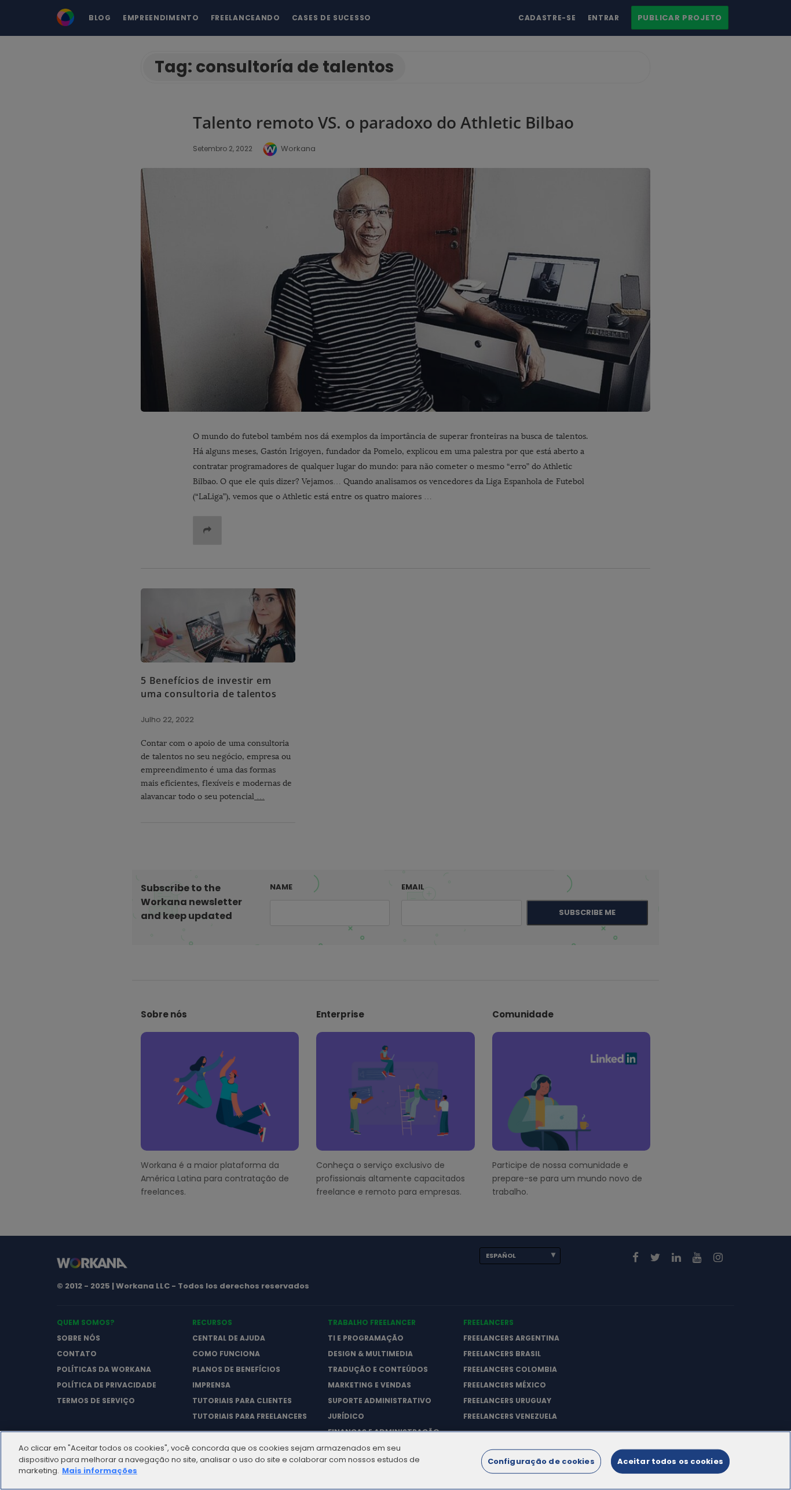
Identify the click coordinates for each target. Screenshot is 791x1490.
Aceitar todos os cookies (670, 1461)
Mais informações (99, 1470)
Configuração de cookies (541, 1461)
